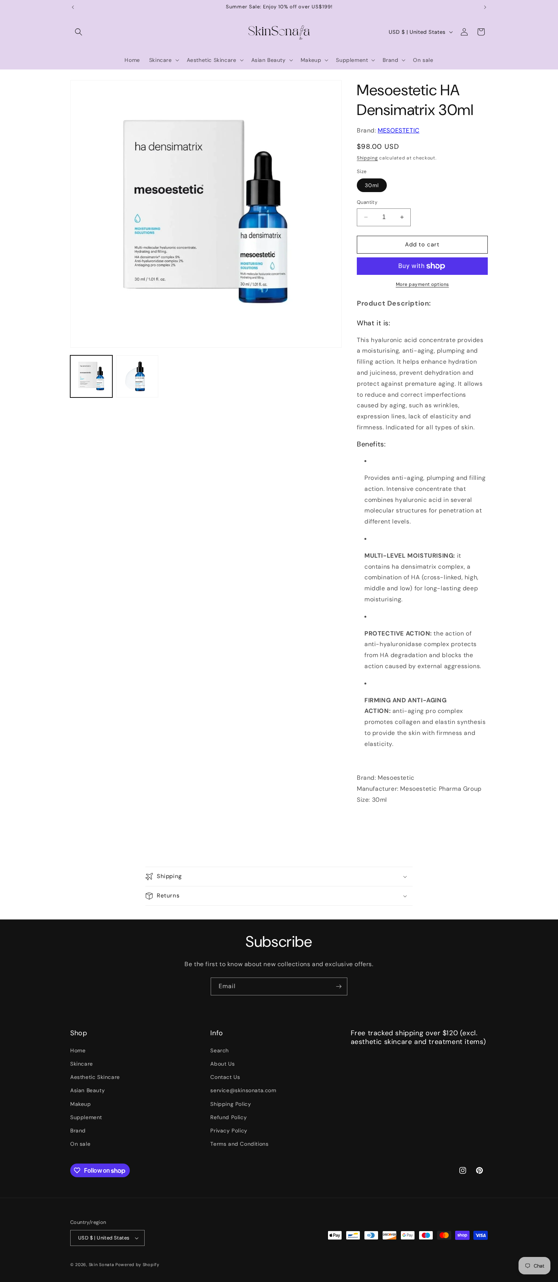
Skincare (81, 1063)
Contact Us (225, 1077)
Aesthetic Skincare (95, 1077)
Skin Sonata (101, 1264)
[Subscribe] (338, 986)
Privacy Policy (228, 1130)
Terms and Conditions (239, 1143)
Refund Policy (228, 1117)
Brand (78, 1130)
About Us (222, 1063)
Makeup (80, 1104)
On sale (80, 1143)
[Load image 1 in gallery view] (91, 376)
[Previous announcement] (73, 7)
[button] (78, 32)
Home (77, 1050)
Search (219, 1050)
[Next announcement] (485, 7)
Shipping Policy (230, 1104)
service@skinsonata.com (243, 1090)
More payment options (422, 284)
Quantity (367, 202)
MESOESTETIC (398, 130)
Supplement (86, 1117)
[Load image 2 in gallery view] (137, 376)
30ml (372, 185)
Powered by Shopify (137, 1264)
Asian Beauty (87, 1090)
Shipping (367, 158)
